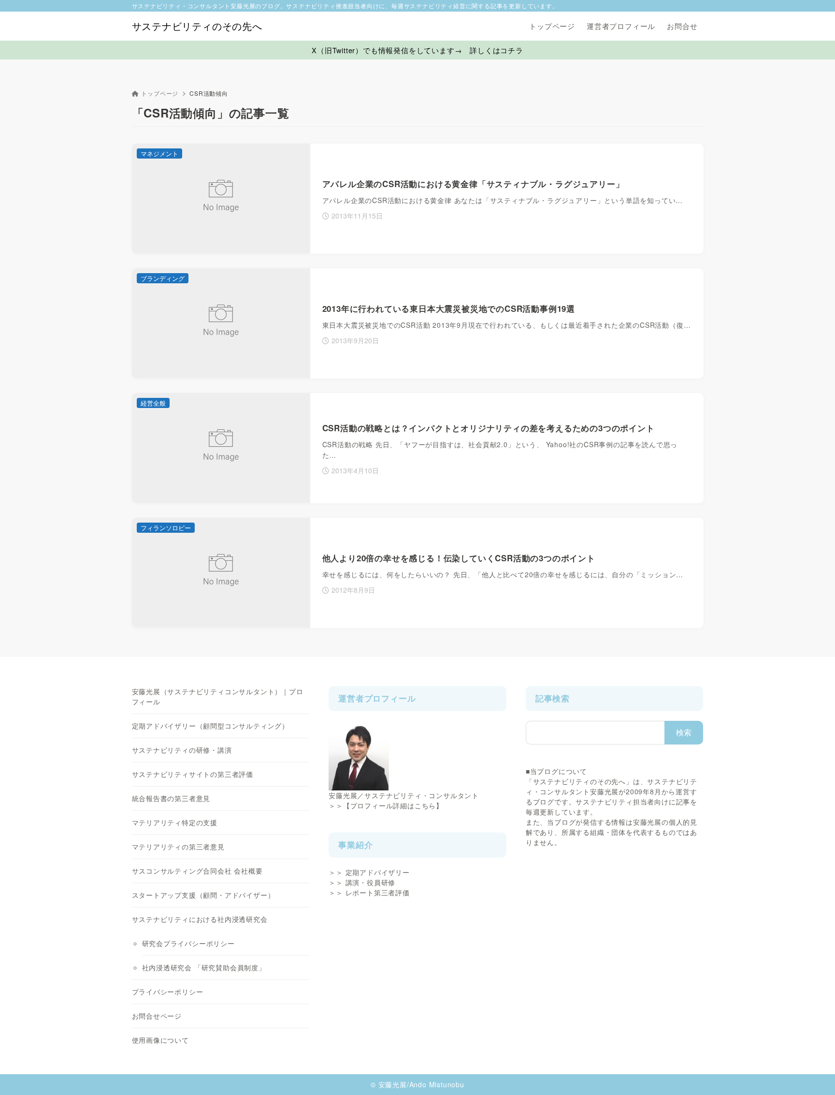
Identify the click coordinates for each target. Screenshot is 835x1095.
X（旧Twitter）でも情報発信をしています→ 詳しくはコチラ (417, 50)
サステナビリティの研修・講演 (182, 750)
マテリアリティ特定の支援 (175, 822)
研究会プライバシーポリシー (188, 943)
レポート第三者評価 (378, 892)
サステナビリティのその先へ (197, 26)
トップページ (159, 93)
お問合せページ (157, 1016)
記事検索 (552, 698)
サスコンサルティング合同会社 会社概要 (197, 871)
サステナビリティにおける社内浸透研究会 (200, 919)
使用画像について (160, 1040)
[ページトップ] (813, 1073)
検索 (684, 732)
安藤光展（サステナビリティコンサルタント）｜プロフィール (217, 696)
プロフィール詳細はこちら (393, 805)
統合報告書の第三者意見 (171, 798)
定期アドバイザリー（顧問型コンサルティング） (210, 725)
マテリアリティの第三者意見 (178, 846)
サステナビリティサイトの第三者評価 (193, 774)
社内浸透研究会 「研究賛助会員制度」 (204, 967)
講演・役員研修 (371, 882)
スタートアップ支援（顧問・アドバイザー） (203, 895)
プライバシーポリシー (167, 991)
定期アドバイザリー (378, 872)
